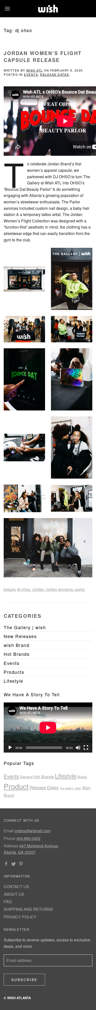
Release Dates (54, 74)
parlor (80, 589)
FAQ (8, 901)
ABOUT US (14, 894)
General (26, 776)
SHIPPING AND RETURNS (28, 909)
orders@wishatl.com (32, 831)
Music (82, 776)
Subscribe (24, 979)
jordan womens (59, 589)
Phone (9, 838)
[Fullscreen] (85, 747)
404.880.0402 (28, 838)
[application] (48, 727)
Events (31, 74)
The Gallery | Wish (70, 788)
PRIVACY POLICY (20, 917)
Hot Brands (44, 776)
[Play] (10, 747)
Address (11, 846)
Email (9, 831)
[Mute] (78, 747)
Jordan (38, 589)
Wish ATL (34, 70)
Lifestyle (65, 776)
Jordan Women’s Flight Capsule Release (43, 56)
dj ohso (23, 589)
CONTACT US (16, 886)
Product (16, 786)
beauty (9, 589)
